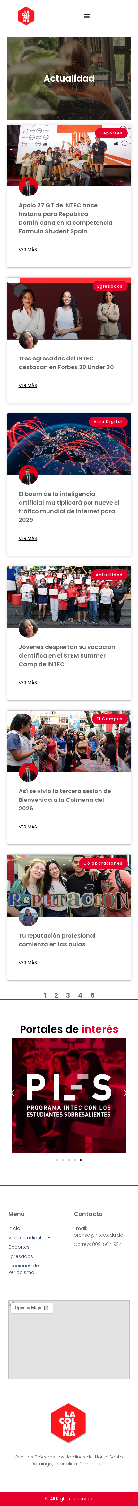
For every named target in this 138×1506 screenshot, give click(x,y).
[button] (12, 1093)
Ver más (28, 250)
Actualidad (69, 78)
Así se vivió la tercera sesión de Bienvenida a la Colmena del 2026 (65, 799)
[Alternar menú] (86, 16)
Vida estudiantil (26, 1237)
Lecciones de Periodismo (23, 1269)
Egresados (20, 1256)
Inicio (14, 1228)
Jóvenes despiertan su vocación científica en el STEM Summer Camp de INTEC (67, 655)
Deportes (19, 1247)
